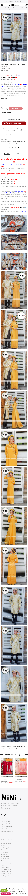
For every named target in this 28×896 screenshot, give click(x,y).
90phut (23, 895)
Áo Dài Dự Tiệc (4, 852)
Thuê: (3, 70)
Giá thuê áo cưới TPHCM (7, 831)
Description (7, 153)
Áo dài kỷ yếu (4, 854)
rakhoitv (12, 895)
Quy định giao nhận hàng (7, 826)
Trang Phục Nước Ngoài (6, 873)
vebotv (15, 895)
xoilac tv (13, 889)
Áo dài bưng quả (14, 7)
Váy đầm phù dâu (5, 876)
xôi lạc (12, 888)
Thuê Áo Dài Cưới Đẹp (6, 869)
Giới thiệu (3, 819)
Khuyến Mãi (17, 143)
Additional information (18, 153)
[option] (14, 32)
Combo (3, 860)
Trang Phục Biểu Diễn (6, 871)
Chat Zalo (4, 890)
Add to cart (15, 108)
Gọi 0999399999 (5, 893)
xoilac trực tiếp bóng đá (5, 888)
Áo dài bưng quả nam (9, 143)
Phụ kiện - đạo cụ (5, 867)
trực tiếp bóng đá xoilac (21, 889)
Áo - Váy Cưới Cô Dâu (6, 843)
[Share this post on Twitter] (12, 148)
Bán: (2, 68)
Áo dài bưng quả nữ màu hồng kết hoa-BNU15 (21, 777)
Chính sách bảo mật (5, 829)
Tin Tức (3, 834)
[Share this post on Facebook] (9, 148)
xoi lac (16, 888)
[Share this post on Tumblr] (18, 148)
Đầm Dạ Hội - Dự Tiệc (6, 863)
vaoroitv (20, 895)
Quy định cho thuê (5, 821)
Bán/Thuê (4, 98)
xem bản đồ (18, 130)
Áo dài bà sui (4, 845)
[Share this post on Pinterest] (15, 148)
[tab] (7, 154)
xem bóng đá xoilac (22, 888)
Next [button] (24, 32)
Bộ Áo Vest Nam (5, 858)
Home (2, 7)
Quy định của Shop (6, 112)
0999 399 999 (6, 808)
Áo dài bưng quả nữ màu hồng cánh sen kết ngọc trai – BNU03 (7, 778)
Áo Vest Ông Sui (5, 856)
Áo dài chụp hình (5, 850)
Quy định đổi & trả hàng (6, 824)
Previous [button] (4, 32)
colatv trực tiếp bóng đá (20, 893)
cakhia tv (14, 891)
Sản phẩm (7, 7)
